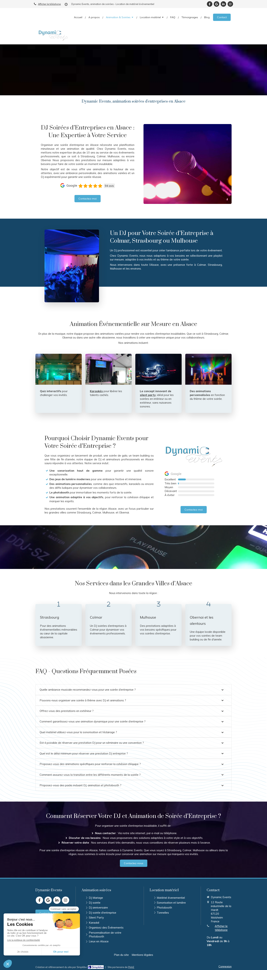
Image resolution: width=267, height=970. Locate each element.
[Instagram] (230, 4)
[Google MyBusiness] (216, 4)
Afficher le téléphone (49, 4)
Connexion (225, 966)
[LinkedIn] (223, 4)
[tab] (133, 689)
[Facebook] (209, 4)
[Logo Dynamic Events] (53, 40)
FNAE (131, 967)
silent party (148, 395)
